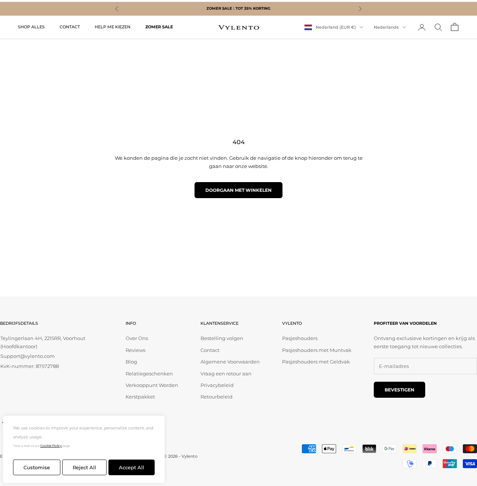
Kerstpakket (140, 397)
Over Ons (137, 338)
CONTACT (70, 27)
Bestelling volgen (221, 338)
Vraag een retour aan (226, 374)
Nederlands (386, 27)
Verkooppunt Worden (152, 385)
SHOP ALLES (31, 27)
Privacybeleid (217, 385)
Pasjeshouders (300, 338)
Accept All (131, 467)
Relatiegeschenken (149, 374)
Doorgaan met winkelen (238, 190)
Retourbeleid (216, 397)
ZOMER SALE (159, 27)
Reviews (135, 350)
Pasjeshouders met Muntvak (316, 350)
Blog (131, 362)
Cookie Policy (51, 446)
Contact (209, 350)
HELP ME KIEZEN (112, 27)
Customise (36, 467)
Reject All (84, 467)
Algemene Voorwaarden (230, 362)
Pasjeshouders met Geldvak (316, 362)
